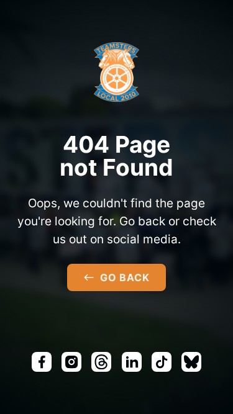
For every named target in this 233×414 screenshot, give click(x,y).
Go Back (125, 277)
